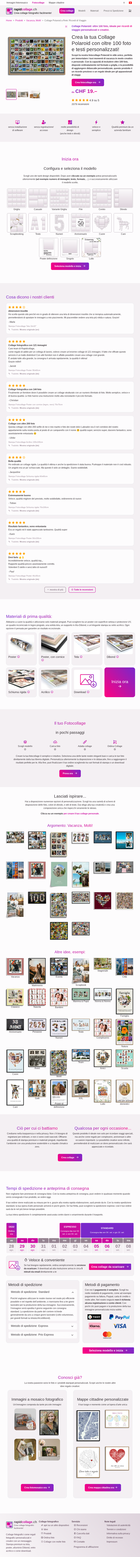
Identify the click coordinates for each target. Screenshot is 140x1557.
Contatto (80, 1542)
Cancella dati (82, 1533)
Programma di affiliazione (86, 1547)
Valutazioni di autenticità (118, 1525)
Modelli (81, 11)
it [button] (124, 3)
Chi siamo (81, 1529)
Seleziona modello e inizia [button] (68, 266)
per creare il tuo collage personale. (81, 813)
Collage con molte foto (54, 1542)
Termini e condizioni (116, 1529)
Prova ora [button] (68, 773)
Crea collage (66, 11)
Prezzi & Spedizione (113, 11)
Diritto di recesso (115, 1537)
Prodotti (47, 1533)
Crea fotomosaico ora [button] (35, 1487)
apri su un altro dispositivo (56, 1525)
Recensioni (82, 1525)
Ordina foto (48, 1537)
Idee (45, 1529)
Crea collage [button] (68, 1157)
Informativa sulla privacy (118, 1533)
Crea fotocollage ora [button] (86, 82)
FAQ (78, 1537)
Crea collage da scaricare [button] (108, 1266)
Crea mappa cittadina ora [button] (101, 1487)
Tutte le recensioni (83, 590)
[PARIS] (70, 247)
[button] (11, 94)
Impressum (112, 1542)
